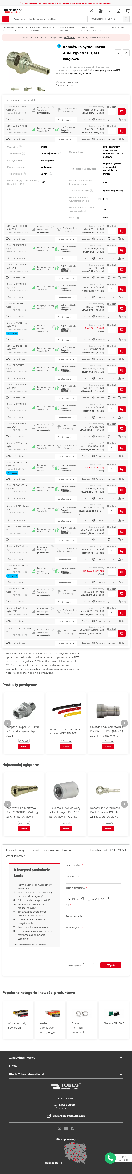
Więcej (101, 331)
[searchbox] (49, 19)
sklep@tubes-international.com (69, 1115)
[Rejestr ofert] (119, 11)
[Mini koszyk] (128, 11)
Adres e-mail (72, 876)
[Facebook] (72, 1129)
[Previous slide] (7, 723)
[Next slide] (124, 723)
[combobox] (105, 19)
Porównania (100, 119)
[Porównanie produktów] (101, 11)
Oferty (124, 119)
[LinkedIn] (66, 1129)
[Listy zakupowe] (110, 11)
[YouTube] (59, 1129)
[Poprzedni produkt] (118, 52)
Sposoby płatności (65, 85)
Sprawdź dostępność (66, 131)
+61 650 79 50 (115, 850)
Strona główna (8, 27)
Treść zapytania (73, 927)
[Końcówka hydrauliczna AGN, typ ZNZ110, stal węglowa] (27, 63)
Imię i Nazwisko (73, 865)
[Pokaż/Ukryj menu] (5, 19)
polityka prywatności (75, 965)
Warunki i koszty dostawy (68, 81)
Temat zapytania (74, 916)
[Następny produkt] (126, 52)
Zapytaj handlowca (17, 119)
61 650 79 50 (67, 1104)
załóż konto (69, 37)
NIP (67, 905)
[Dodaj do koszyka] (122, 111)
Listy (113, 119)
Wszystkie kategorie (23, 27)
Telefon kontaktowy (75, 887)
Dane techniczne (64, 120)
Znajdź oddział (52, 1162)
